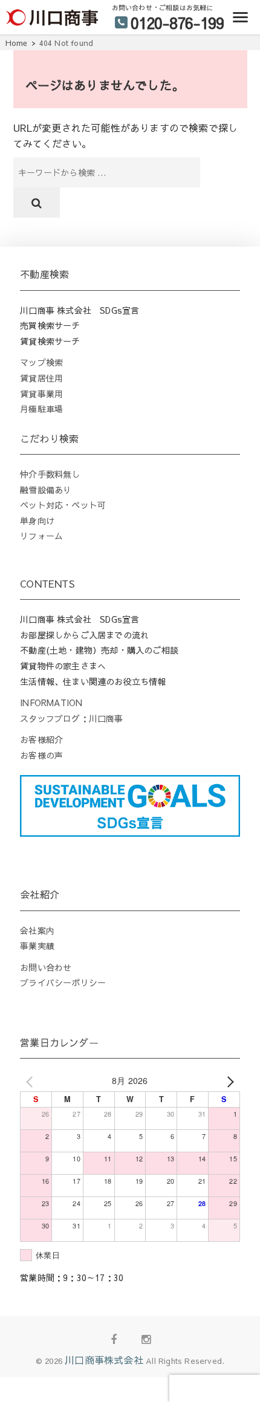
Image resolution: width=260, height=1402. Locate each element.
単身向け (37, 520)
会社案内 (37, 930)
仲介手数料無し (50, 474)
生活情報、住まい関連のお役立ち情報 (93, 681)
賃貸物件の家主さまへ (63, 666)
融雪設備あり (45, 490)
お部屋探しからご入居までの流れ (84, 635)
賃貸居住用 (41, 378)
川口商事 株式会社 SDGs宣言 (79, 310)
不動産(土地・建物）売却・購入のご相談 (99, 650)
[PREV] (31, 1081)
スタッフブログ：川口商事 (71, 718)
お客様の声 (41, 755)
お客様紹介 (41, 739)
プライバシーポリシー (63, 982)
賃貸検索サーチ (50, 341)
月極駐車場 (41, 409)
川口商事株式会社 (104, 1359)
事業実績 (37, 946)
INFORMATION (51, 702)
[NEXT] (228, 1081)
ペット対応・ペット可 (63, 505)
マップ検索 (41, 362)
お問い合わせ (45, 967)
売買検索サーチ (50, 325)
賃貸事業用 (41, 394)
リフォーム (41, 536)
